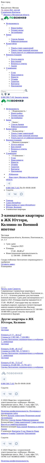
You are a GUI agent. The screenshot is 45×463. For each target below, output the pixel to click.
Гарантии (15, 81)
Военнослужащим (14, 55)
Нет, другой (15, 10)
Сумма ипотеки (37, 422)
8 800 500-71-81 (8, 97)
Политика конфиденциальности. (15, 411)
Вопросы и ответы (19, 64)
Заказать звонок (21, 97)
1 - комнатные (7, 342)
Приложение (16, 86)
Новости (14, 77)
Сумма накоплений (22, 422)
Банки (8, 35)
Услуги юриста (17, 59)
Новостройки (16, 28)
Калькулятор (11, 43)
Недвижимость (12, 23)
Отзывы (14, 79)
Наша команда (17, 75)
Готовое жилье (17, 30)
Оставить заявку (8, 264)
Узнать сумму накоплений (22, 48)
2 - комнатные (7, 355)
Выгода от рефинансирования (14, 424)
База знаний (16, 61)
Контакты (16, 12)
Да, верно (5, 10)
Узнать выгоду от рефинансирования (27, 52)
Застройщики (16, 32)
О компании (6, 12)
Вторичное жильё (32, 415)
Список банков (17, 39)
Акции (14, 66)
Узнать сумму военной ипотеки (24, 50)
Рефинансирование (19, 41)
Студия (4, 328)
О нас (13, 72)
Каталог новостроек (16, 415)
